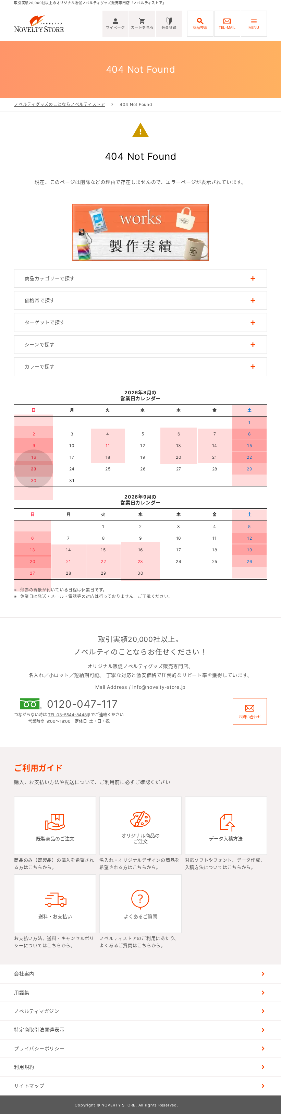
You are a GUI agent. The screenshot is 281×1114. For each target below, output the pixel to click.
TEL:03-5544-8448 (67, 714)
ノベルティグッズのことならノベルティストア (59, 104)
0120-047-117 (82, 704)
